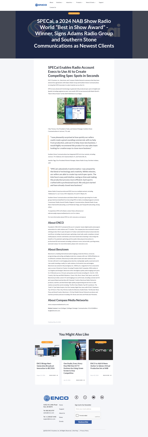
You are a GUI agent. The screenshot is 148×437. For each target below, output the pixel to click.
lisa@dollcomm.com (54, 310)
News (61, 417)
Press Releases (74, 13)
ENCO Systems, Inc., (54, 80)
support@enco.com (49, 419)
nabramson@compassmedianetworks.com (60, 213)
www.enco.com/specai (79, 217)
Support (101, 2)
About (51, 2)
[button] (60, 2)
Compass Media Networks (77, 80)
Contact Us (53, 7)
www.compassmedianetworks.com (58, 304)
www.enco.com (83, 244)
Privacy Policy (84, 430)
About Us (62, 413)
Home (61, 405)
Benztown (63, 80)
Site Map (75, 430)
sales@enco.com (48, 413)
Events (61, 421)
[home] (41, 5)
